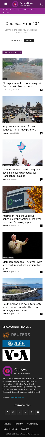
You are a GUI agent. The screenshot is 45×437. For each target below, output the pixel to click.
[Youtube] (37, 412)
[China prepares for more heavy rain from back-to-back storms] (22, 69)
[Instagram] (13, 412)
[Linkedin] (19, 412)
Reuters (5, 90)
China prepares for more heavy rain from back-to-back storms (22, 85)
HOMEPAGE (29, 40)
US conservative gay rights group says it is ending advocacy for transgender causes (21, 172)
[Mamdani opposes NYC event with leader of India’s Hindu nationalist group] (22, 245)
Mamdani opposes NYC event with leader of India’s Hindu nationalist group (22, 265)
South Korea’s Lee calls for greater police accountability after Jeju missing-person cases (22, 307)
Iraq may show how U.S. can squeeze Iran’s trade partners (19, 128)
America (5, 122)
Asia (4, 79)
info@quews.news (17, 397)
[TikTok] (25, 412)
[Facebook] (7, 412)
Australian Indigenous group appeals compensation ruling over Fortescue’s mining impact (21, 219)
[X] (31, 412)
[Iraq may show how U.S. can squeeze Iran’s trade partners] (22, 109)
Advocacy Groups (8, 165)
